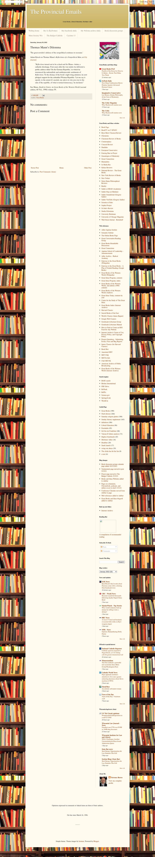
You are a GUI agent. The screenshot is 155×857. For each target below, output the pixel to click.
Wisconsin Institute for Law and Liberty (112, 736)
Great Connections (107, 159)
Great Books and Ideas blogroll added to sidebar (112, 499)
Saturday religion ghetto (109, 416)
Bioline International (108, 383)
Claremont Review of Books (111, 139)
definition (104, 422)
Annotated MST (106, 352)
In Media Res (106, 164)
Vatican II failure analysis (110, 434)
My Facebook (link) (69, 30)
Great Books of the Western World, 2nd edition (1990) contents (110, 285)
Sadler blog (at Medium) (109, 192)
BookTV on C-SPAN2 (109, 130)
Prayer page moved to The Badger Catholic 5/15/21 (110, 475)
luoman (81, 841)
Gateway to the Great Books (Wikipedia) (111, 262)
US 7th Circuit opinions (110, 713)
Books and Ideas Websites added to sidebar (112, 480)
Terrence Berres (116, 777)
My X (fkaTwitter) (50, 30)
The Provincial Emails (56, 11)
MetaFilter (106, 686)
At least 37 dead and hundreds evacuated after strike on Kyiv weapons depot (112, 622)
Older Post (87, 168)
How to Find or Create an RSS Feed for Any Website (112, 328)
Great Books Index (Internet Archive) (111, 306)
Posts (104, 547)
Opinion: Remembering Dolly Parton (112, 633)
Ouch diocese (106, 414)
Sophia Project (106, 205)
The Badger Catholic (55, 35)
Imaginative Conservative (111, 93)
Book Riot (104, 349)
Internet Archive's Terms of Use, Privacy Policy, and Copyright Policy (112, 334)
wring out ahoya (106, 448)
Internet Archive (107, 510)
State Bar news (107, 749)
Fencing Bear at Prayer (109, 153)
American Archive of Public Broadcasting (111, 364)
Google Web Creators (108, 319)
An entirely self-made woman (111, 689)
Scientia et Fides (107, 202)
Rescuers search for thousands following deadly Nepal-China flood (112, 598)
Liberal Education (107, 425)
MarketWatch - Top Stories (112, 605)
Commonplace (106, 141)
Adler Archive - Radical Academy (109, 257)
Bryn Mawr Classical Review (111, 133)
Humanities (105, 162)
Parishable (104, 428)
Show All (122, 118)
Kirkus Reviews (106, 167)
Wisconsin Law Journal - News (111, 724)
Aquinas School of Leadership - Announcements (112, 252)
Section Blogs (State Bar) (111, 759)
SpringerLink (106, 398)
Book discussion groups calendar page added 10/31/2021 (112, 465)
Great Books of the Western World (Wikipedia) (110, 274)
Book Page (105, 127)
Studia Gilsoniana (107, 211)
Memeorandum (107, 660)
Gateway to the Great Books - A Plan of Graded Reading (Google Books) (112, 268)
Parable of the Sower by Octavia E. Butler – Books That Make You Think (112, 73)
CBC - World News (109, 593)
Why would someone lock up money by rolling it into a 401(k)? (111, 610)
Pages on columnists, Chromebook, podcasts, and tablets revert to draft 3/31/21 (111, 486)
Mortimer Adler (106, 439)
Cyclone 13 (71, 35)
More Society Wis (36, 35)
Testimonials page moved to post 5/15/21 (112, 470)
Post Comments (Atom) (48, 172)
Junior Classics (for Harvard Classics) (111, 345)
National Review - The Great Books (111, 171)
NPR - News (106, 629)
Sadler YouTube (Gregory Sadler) (113, 199)
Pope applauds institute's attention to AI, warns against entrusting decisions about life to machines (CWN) (112, 677)
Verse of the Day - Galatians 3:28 (111, 697)
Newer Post (35, 168)
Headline (104, 442)
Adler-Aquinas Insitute (109, 230)
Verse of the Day (108, 694)
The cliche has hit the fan (110, 451)
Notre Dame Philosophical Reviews (110, 182)
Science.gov (105, 395)
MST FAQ (105, 355)
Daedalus (104, 147)
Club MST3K (106, 361)
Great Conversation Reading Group (111, 239)
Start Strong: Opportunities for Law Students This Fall (112, 752)
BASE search (105, 380)
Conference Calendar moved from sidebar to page (113, 492)
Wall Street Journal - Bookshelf (112, 220)
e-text (103, 454)
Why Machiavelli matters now (112, 105)
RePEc (103, 392)
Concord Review (107, 144)
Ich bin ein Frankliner (108, 431)
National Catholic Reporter (112, 648)
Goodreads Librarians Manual (111, 324)
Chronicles (105, 136)
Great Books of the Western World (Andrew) (110, 291)
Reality (103, 186)
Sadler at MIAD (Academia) (111, 189)
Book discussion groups (114, 30)
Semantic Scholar (107, 233)
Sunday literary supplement (110, 419)
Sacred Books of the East (110, 313)
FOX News (106, 581)
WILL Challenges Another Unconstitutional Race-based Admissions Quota (111, 741)
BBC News (105, 617)
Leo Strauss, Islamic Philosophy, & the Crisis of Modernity (112, 96)
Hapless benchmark (108, 437)
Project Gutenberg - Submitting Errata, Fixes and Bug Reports (112, 340)
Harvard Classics (107, 310)
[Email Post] (43, 95)
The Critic (105, 110)
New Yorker (105, 178)
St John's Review (107, 208)
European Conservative (109, 150)
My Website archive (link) (91, 30)
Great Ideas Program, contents (111, 278)
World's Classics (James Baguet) (112, 316)
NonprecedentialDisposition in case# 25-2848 (112, 716)
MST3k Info (105, 358)
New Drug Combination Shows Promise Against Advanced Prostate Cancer (112, 85)
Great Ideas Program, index (110, 281)
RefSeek (104, 389)
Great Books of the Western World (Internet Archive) (110, 369)
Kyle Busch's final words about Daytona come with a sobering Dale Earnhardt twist (112, 586)
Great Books (40, 98)
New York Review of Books (111, 175)
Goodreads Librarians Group (111, 322)
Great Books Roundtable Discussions (109, 244)
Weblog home (34, 30)
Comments (106, 551)
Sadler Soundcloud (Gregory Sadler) (111, 196)
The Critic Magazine (109, 103)
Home (61, 168)
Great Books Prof (108, 69)
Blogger (96, 841)
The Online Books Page (109, 235)
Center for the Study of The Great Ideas (113, 301)
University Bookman (108, 214)
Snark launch (105, 445)
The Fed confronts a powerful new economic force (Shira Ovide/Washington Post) (111, 664)
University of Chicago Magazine (112, 217)
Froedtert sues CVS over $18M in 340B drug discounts (112, 728)
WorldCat (104, 401)
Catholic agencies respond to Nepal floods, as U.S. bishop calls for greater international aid (112, 652)
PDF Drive (105, 386)
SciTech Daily (107, 81)
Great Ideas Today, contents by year (112, 296)
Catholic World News (109, 672)
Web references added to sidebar (112, 495)
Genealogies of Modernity (110, 156)
